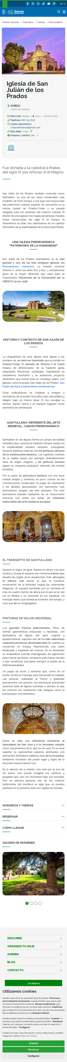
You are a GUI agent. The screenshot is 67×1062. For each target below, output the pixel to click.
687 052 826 (28, 120)
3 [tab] (35, 903)
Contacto (15, 970)
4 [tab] (40, 903)
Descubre (14, 938)
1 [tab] (27, 903)
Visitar (25, 131)
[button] (62, 3)
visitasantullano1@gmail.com (25, 127)
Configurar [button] (33, 1056)
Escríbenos (33, 983)
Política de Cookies (28, 1036)
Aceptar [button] (33, 1043)
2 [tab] (31, 903)
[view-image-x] (33, 873)
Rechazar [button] (33, 1049)
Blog (11, 962)
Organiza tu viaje (20, 946)
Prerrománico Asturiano (18, 266)
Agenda (13, 954)
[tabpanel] (33, 875)
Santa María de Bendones (39, 386)
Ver (33, 135)
